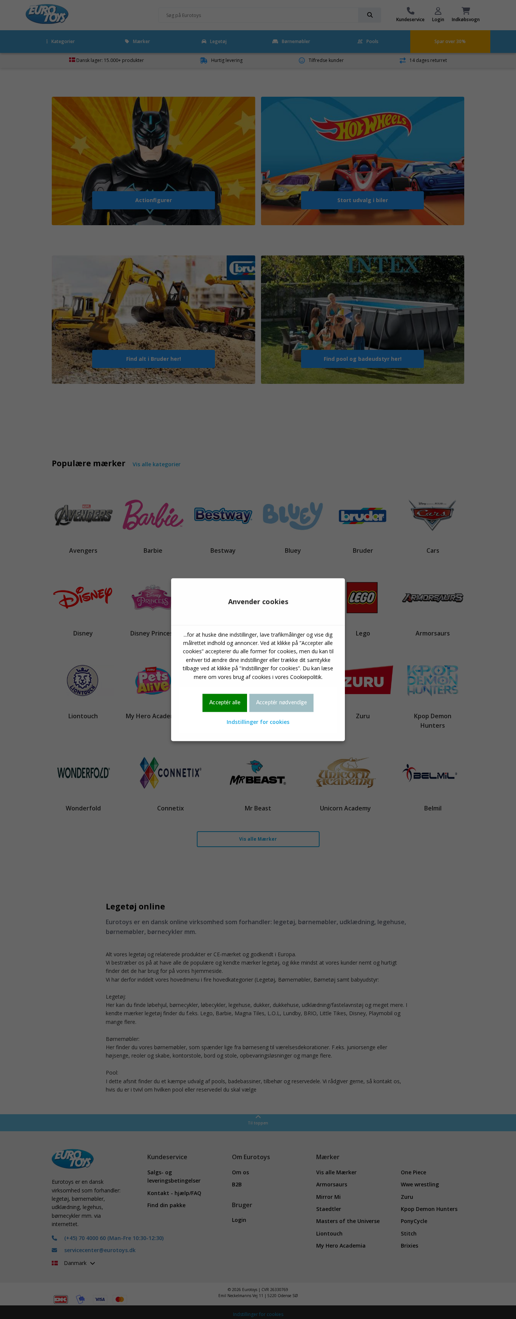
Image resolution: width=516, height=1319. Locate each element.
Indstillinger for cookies (258, 722)
